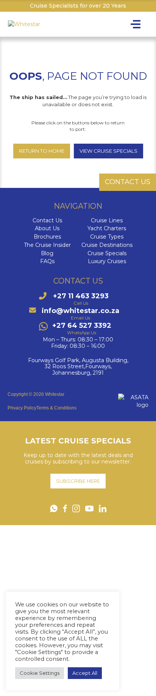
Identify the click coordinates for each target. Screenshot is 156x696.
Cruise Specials (106, 253)
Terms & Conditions (56, 408)
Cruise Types (106, 237)
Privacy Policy (22, 408)
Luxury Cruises (107, 261)
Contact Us (47, 220)
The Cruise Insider (47, 245)
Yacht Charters (106, 228)
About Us (47, 228)
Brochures (47, 237)
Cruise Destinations (107, 245)
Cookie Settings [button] (39, 673)
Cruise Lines (107, 220)
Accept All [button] (84, 673)
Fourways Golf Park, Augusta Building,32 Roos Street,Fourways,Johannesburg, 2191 (78, 367)
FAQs (47, 261)
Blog (47, 253)
